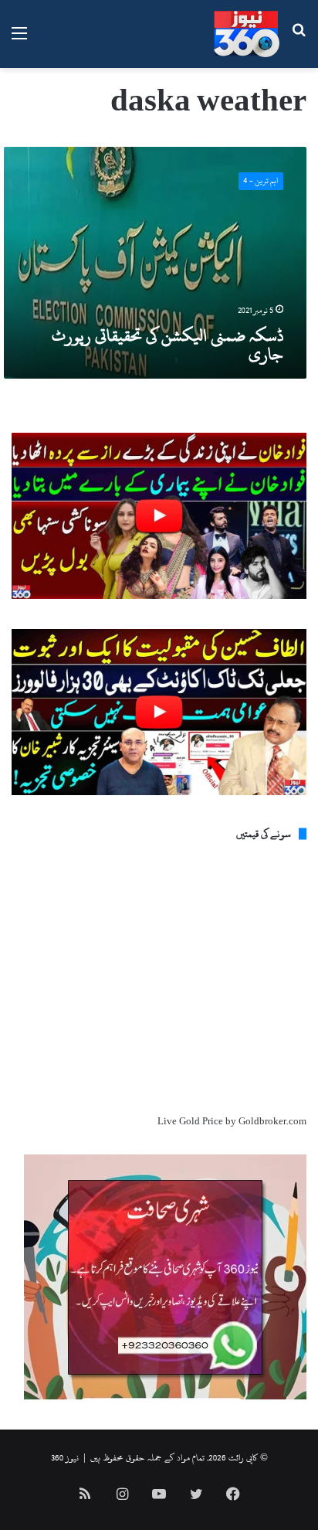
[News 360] (246, 34)
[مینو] (19, 39)
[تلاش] (298, 39)
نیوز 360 (65, 1457)
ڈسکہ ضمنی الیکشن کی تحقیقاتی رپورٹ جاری (167, 344)
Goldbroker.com (272, 1121)
